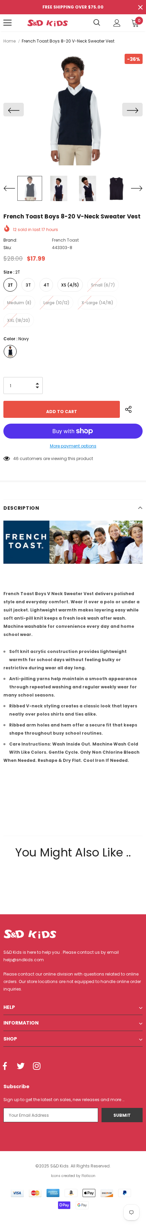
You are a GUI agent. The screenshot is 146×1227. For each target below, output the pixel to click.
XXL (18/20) (18, 320)
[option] (73, 109)
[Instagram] (37, 1066)
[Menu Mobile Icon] (7, 23)
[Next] (132, 109)
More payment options (73, 446)
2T (10, 285)
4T (46, 285)
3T (28, 285)
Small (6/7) (103, 285)
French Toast (65, 240)
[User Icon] (117, 23)
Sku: (7, 247)
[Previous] (13, 109)
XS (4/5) (70, 285)
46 (16, 458)
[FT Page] (73, 542)
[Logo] (47, 23)
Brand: (10, 240)
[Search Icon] (96, 22)
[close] (140, 7)
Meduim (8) (19, 303)
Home (9, 41)
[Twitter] (21, 1066)
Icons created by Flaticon (73, 1175)
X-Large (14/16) (97, 303)
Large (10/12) (56, 303)
